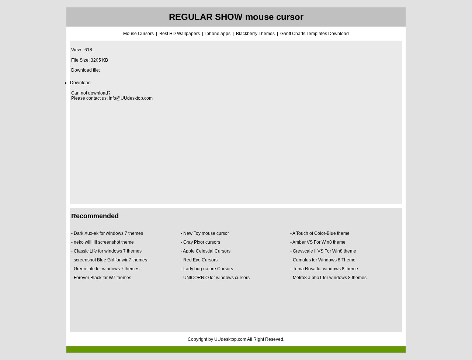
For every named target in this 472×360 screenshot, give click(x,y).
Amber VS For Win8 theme (319, 242)
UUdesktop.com (230, 339)
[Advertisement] (236, 152)
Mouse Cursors (138, 33)
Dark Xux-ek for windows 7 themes (108, 233)
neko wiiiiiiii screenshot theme (104, 242)
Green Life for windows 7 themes (106, 268)
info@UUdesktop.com (131, 98)
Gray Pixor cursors (202, 242)
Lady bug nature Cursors (208, 268)
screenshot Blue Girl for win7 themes (110, 260)
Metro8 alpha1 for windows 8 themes (330, 277)
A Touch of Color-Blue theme (321, 233)
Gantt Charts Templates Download (314, 33)
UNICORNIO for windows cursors (216, 277)
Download (80, 82)
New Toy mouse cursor (206, 233)
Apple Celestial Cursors (206, 251)
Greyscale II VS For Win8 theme (324, 251)
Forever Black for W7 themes (102, 277)
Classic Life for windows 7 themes (108, 251)
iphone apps (217, 33)
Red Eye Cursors (201, 260)
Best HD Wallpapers (179, 33)
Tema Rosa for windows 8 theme (325, 268)
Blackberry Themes (255, 33)
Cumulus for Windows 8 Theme (325, 260)
